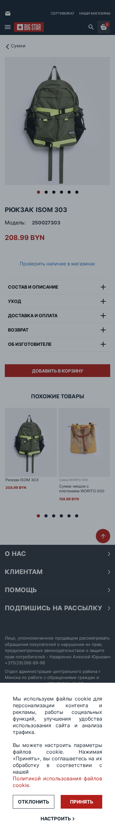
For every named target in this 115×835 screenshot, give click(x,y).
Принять (81, 802)
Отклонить (33, 802)
